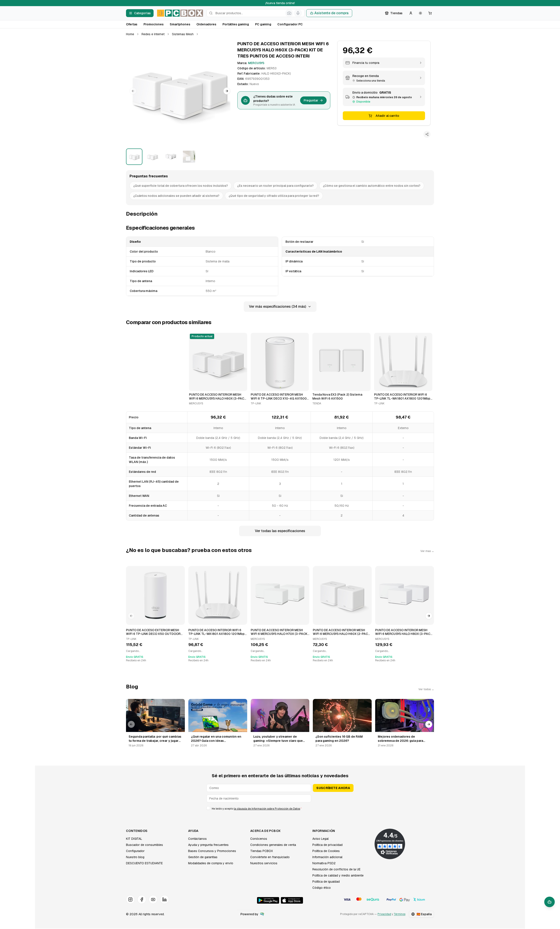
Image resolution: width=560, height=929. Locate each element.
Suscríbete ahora (333, 788)
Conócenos (258, 839)
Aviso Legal (320, 839)
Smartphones (180, 24)
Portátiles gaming (235, 24)
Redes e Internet (153, 34)
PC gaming (263, 24)
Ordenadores (206, 24)
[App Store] (292, 900)
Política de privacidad (327, 845)
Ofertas (131, 24)
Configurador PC (290, 24)
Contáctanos (197, 839)
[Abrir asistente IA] (549, 902)
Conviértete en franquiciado (270, 857)
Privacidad (384, 914)
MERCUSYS (256, 63)
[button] (180, 91)
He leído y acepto (257, 808)
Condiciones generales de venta (273, 845)
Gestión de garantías (202, 857)
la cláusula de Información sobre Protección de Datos (267, 808)
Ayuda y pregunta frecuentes (208, 845)
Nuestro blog (135, 857)
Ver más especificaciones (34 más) (277, 306)
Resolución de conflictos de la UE (336, 869)
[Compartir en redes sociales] (427, 134)
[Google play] (268, 900)
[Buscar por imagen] (289, 13)
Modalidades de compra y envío (210, 863)
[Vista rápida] (195, 385)
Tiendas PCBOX (261, 851)
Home (130, 34)
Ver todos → (426, 689)
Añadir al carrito (387, 116)
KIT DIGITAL (134, 839)
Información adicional (327, 857)
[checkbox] (208, 808)
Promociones (154, 24)
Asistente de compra (331, 13)
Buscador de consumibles (144, 845)
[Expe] (262, 914)
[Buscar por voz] (298, 13)
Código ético (321, 888)
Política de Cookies (326, 851)
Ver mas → (427, 551)
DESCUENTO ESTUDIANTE (144, 863)
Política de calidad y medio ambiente (338, 875)
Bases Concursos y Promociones (212, 851)
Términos (399, 914)
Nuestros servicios (263, 863)
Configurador (135, 851)
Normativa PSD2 (324, 863)
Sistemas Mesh (183, 34)
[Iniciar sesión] (411, 13)
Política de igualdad (326, 882)
